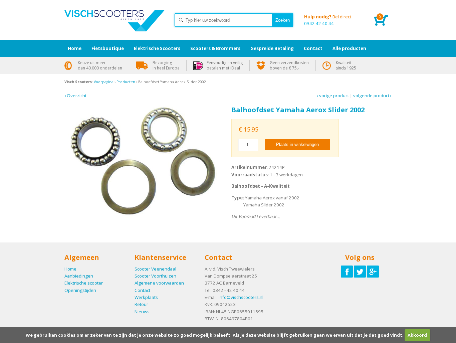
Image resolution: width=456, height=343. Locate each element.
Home (114, 26)
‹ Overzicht (75, 96)
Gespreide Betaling (272, 48)
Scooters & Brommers (215, 48)
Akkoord (417, 335)
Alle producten (349, 48)
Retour (141, 304)
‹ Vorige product (333, 96)
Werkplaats (146, 297)
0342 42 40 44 (327, 20)
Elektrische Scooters (157, 48)
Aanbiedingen (78, 276)
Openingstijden (80, 290)
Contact (142, 290)
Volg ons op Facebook (347, 272)
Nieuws (142, 312)
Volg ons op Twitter (360, 272)
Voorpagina (103, 81)
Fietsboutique (107, 48)
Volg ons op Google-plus (373, 272)
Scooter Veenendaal (155, 269)
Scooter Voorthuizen (155, 276)
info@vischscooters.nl (241, 297)
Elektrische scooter (83, 283)
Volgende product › (372, 96)
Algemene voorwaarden (159, 283)
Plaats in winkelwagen (297, 144)
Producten (126, 81)
